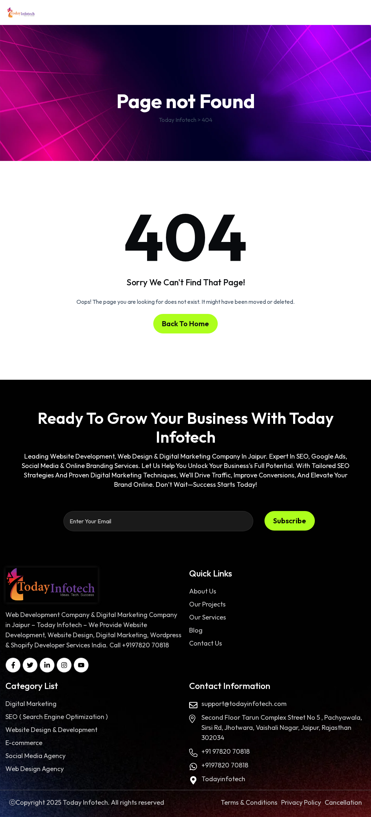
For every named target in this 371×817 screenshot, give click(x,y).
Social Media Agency (35, 756)
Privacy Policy (301, 802)
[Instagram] (64, 665)
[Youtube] (81, 665)
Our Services (207, 617)
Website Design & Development (51, 729)
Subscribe (289, 520)
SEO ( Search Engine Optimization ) (56, 716)
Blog (196, 630)
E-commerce (23, 743)
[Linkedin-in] (47, 665)
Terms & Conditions (249, 802)
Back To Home (185, 323)
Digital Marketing (31, 703)
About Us (202, 591)
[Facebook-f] (13, 665)
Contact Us (205, 643)
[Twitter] (30, 665)
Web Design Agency (34, 769)
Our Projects (207, 604)
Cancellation (343, 802)
